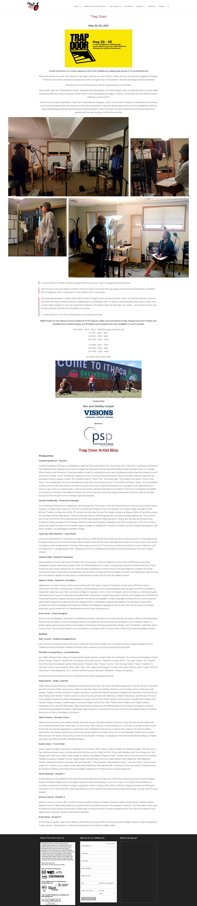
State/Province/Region (106, 883)
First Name (84, 853)
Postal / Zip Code (86, 890)
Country (101, 890)
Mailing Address (86, 868)
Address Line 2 (86, 875)
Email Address (86, 846)
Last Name (84, 861)
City (82, 883)
